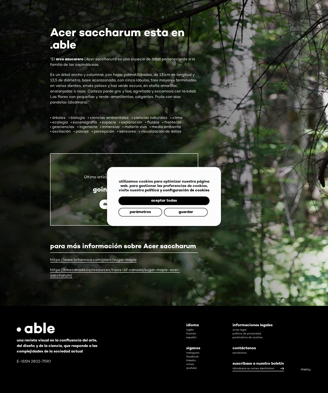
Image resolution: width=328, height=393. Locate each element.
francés (191, 333)
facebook (192, 356)
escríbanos (240, 353)
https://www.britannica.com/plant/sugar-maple (93, 260)
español (191, 337)
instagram (192, 353)
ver (281, 286)
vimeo (190, 364)
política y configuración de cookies (177, 185)
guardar (164, 218)
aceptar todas (164, 195)
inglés (190, 330)
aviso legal (239, 330)
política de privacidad (247, 333)
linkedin (191, 360)
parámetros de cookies (248, 337)
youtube (191, 368)
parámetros (164, 206)
